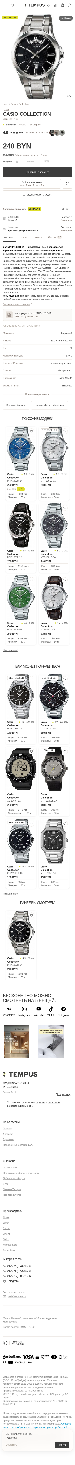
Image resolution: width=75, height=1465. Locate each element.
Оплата (7, 1128)
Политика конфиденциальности (21, 1172)
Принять (62, 1444)
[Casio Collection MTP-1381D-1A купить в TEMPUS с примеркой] (35, 5)
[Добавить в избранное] (67, 184)
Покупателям (11, 1122)
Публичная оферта (14, 1178)
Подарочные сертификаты (18, 1144)
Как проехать (10, 1321)
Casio (14, 104)
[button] (29, 125)
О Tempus (9, 1161)
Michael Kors (10, 1244)
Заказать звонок (17, 1292)
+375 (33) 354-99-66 (19, 1271)
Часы (6, 104)
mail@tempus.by (17, 1296)
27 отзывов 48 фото (37, 132)
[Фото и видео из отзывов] (58, 132)
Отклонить (11, 1444)
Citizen (6, 1228)
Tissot (6, 1217)
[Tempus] (20, 1074)
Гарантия (8, 1139)
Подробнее (11, 1437)
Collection (24, 104)
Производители (12, 1194)
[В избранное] (31, 431)
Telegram (12, 1281)
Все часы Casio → (16, 405)
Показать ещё (10, 650)
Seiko (6, 1239)
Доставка (8, 1133)
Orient (6, 1233)
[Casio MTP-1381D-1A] (20, 933)
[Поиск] (12, 5)
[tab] (9, 238)
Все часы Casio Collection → (49, 405)
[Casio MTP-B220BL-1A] (54, 769)
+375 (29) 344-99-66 (19, 1266)
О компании (10, 1167)
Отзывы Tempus (12, 1189)
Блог (5, 1183)
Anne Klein (9, 1250)
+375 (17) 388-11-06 (19, 1276)
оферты (40, 1102)
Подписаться (64, 1094)
